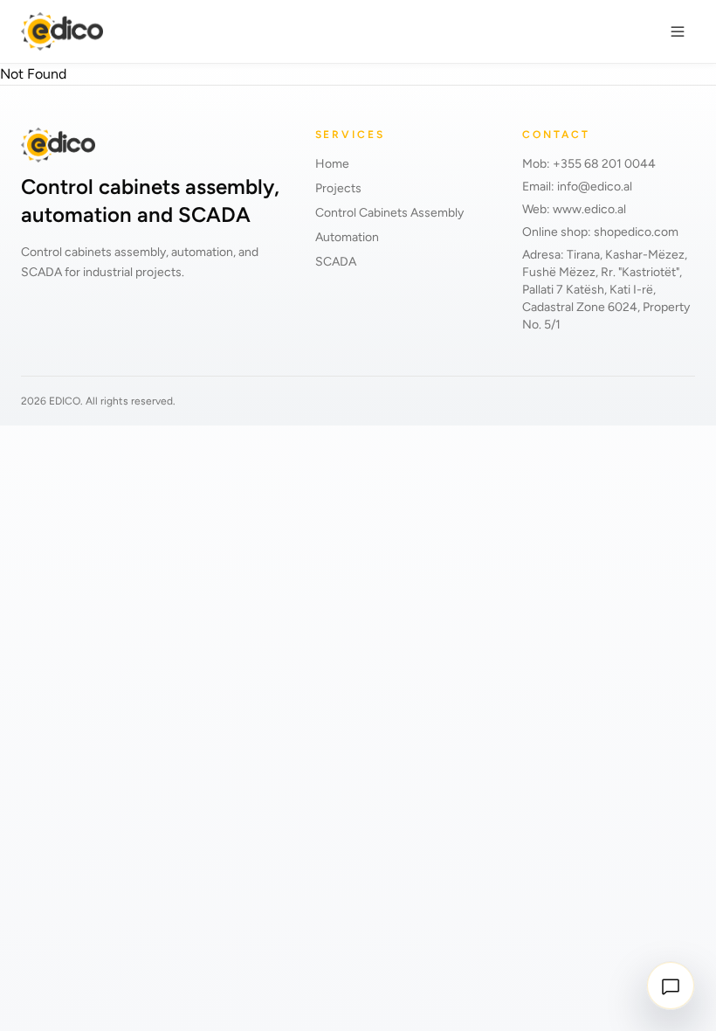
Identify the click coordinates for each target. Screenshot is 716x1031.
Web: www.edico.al (574, 209)
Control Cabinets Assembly (389, 212)
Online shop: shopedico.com (600, 232)
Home (332, 163)
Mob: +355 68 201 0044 (589, 163)
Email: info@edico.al (577, 186)
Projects (338, 188)
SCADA (335, 261)
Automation (347, 237)
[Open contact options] (670, 985)
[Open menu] (677, 31)
